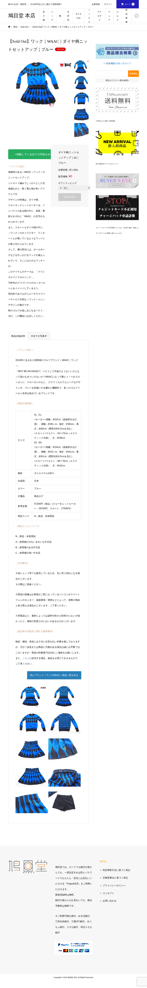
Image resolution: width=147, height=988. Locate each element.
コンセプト (108, 893)
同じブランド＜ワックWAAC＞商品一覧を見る (54, 675)
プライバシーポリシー (114, 885)
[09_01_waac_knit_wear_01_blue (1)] (32, 704)
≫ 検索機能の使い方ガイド (117, 63)
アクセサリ (99, 16)
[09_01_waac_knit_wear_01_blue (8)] (32, 810)
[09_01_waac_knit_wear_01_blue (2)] (64, 704)
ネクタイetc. (78, 16)
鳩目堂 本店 (21, 15)
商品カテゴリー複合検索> (117, 80)
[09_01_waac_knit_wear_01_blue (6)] (64, 757)
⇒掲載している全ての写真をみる (33, 154)
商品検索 (126, 16)
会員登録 (96, 4)
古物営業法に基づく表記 (115, 877)
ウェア (109, 16)
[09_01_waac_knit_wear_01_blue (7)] (64, 784)
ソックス (89, 16)
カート (129, 4)
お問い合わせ (109, 901)
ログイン (108, 4)
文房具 (68, 16)
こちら (25, 658)
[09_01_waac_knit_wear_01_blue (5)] (32, 757)
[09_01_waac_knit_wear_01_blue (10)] (64, 810)
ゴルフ (117, 16)
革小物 (44, 16)
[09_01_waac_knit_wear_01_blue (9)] (32, 784)
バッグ (52, 16)
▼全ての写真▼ (39, 336)
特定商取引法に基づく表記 (116, 870)
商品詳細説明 (18, 336)
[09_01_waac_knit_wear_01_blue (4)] (32, 730)
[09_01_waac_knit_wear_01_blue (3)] (64, 730)
